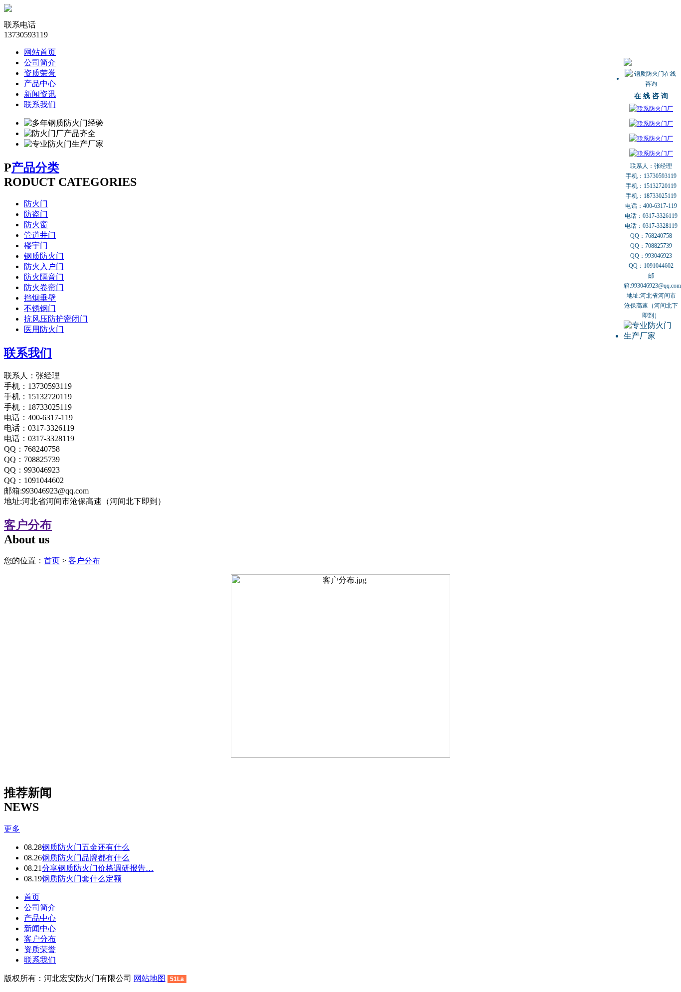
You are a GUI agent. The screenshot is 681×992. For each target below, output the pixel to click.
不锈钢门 (40, 308)
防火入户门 (44, 266)
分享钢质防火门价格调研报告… (98, 868)
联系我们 (40, 104)
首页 (52, 560)
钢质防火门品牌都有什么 (86, 857)
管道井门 (40, 235)
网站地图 (150, 978)
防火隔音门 (44, 277)
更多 (12, 829)
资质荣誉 (40, 73)
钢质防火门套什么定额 (82, 878)
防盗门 (36, 214)
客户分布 (28, 524)
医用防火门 (44, 329)
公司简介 (40, 62)
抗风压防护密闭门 (56, 319)
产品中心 (40, 83)
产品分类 (35, 167)
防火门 (36, 203)
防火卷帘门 (44, 287)
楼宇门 (36, 245)
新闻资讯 (40, 94)
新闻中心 (40, 928)
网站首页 (40, 52)
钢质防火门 (44, 256)
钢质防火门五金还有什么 (86, 847)
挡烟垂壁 (40, 298)
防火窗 (36, 224)
